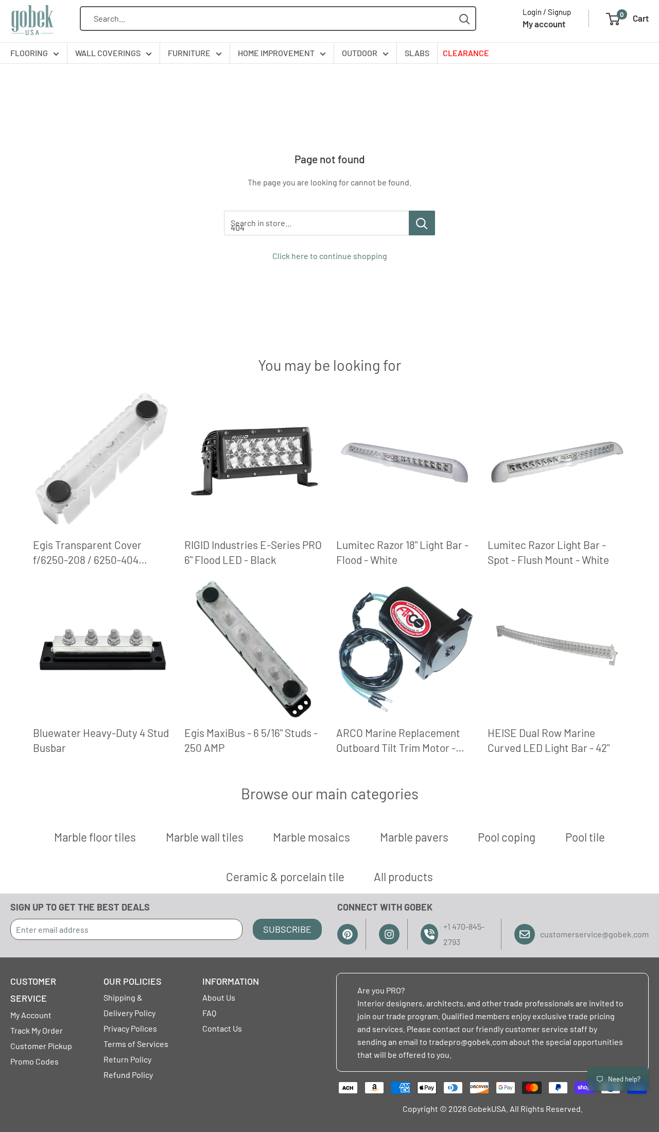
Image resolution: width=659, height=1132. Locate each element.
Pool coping (506, 837)
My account (544, 24)
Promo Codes (34, 1061)
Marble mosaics (311, 837)
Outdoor (359, 53)
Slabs (417, 53)
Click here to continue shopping (329, 256)
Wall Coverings (108, 53)
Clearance (466, 53)
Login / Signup (547, 11)
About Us (218, 997)
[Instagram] (389, 934)
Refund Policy (128, 1074)
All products (403, 876)
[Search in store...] (422, 223)
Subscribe (287, 929)
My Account (30, 1015)
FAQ (209, 1013)
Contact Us (222, 1028)
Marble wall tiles (205, 837)
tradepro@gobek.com (468, 1042)
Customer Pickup (41, 1046)
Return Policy (127, 1059)
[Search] (464, 18)
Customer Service (33, 989)
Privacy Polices (130, 1028)
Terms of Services (135, 1044)
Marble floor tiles (95, 837)
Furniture (189, 53)
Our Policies (132, 981)
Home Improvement (276, 53)
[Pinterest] (347, 934)
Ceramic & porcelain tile (285, 876)
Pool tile (585, 837)
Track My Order (36, 1030)
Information (230, 981)
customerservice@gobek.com (594, 934)
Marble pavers (414, 837)
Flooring (29, 53)
